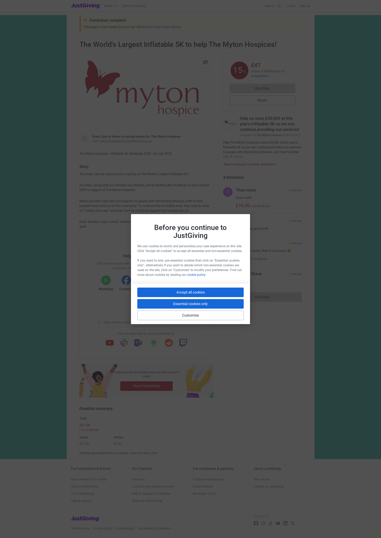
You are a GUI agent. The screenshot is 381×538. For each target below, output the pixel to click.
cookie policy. (196, 275)
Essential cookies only (190, 304)
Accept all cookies (190, 292)
